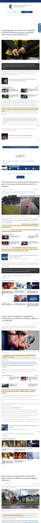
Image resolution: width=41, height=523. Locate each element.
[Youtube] (36, 168)
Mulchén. (3, 372)
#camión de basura (6, 277)
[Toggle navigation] (1, 1)
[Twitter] (20, 168)
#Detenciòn (32, 433)
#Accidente (15, 275)
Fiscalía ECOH (7, 73)
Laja (23, 513)
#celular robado (5, 435)
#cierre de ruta (28, 275)
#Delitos (4, 161)
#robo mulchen (25, 433)
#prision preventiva (16, 161)
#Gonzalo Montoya (5, 163)
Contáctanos (20, 177)
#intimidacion (11, 433)
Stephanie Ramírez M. (8, 323)
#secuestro (9, 161)
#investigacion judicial (30, 161)
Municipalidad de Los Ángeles (31, 519)
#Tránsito (10, 275)
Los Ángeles (9, 222)
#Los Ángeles (4, 275)
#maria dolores (21, 275)
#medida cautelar (18, 433)
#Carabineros (5, 433)
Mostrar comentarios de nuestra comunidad (21, 147)
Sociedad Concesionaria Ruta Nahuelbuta (29, 263)
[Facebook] (13, 168)
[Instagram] (28, 168)
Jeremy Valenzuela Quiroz (9, 189)
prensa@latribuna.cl (28, 173)
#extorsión (22, 161)
